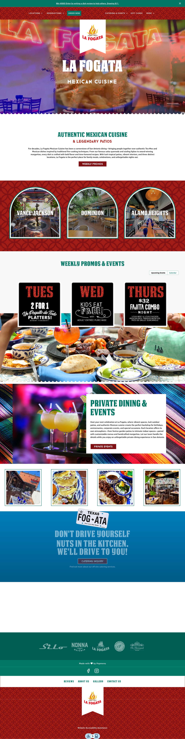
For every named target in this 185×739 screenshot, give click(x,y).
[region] (92, 607)
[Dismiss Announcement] (180, 3)
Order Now (74, 13)
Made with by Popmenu (54, 663)
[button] (35, 13)
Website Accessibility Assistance (92, 727)
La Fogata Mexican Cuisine (92, 703)
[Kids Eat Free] (92, 304)
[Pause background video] (183, 114)
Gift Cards (137, 13)
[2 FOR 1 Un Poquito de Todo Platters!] (39, 304)
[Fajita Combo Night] (145, 304)
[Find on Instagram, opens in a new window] (96, 671)
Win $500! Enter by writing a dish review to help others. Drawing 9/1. (87, 3)
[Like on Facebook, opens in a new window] (88, 671)
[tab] (158, 273)
